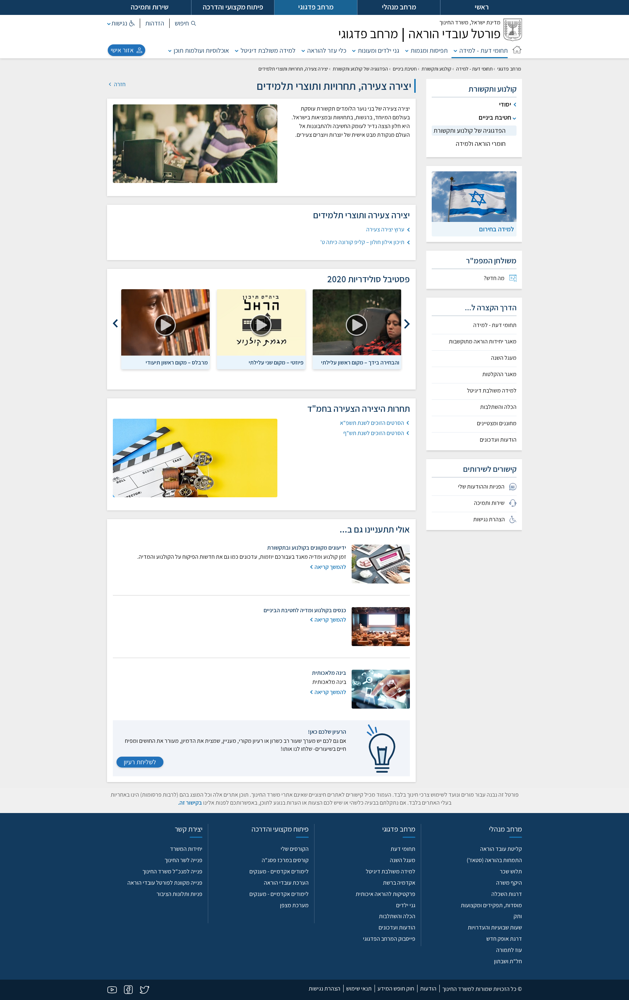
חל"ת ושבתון (508, 961)
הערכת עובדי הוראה (286, 883)
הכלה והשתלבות (498, 407)
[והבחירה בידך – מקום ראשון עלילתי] (357, 322)
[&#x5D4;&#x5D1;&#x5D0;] (115, 324)
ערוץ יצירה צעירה (385, 229)
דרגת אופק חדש (504, 939)
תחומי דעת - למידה (483, 50)
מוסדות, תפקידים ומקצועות (491, 905)
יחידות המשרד (186, 849)
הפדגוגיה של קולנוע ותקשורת (360, 68)
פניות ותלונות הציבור (179, 894)
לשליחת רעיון (140, 762)
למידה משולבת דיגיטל (268, 50)
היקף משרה (509, 883)
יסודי (505, 104)
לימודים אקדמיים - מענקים (279, 871)
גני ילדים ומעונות (378, 50)
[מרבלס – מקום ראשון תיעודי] (165, 322)
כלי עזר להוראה (326, 50)
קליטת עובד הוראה (501, 849)
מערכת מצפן (294, 905)
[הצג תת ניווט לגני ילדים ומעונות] (354, 50)
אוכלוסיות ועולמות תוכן (201, 50)
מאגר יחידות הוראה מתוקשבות (483, 341)
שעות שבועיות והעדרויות (495, 927)
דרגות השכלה (506, 894)
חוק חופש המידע (395, 988)
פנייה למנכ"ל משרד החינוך (172, 871)
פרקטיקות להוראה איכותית (385, 894)
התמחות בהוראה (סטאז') (494, 860)
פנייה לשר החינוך (183, 860)
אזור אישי (122, 50)
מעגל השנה (504, 358)
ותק (518, 916)
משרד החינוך (470, 22)
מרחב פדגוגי (509, 68)
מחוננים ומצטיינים (497, 423)
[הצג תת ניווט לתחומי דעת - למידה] (455, 50)
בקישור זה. (190, 802)
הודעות (428, 988)
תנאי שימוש (359, 988)
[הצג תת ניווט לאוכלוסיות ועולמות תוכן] (170, 50)
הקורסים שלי (295, 849)
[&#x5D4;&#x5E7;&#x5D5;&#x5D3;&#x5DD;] (407, 324)
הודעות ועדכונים (498, 439)
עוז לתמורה (509, 950)
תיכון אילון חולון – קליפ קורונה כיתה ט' (362, 242)
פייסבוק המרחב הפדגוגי (389, 939)
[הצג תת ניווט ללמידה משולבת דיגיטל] (237, 50)
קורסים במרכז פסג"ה (285, 860)
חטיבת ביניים (405, 68)
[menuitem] (474, 278)
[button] (185, 23)
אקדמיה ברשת (399, 883)
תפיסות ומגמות (429, 50)
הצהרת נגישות (324, 988)
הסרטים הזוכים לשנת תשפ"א (372, 423)
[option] (357, 329)
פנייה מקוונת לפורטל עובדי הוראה (164, 883)
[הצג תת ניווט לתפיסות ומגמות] (407, 50)
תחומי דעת (403, 849)
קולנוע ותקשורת (436, 68)
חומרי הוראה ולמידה (481, 143)
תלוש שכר (511, 871)
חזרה (119, 84)
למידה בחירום (496, 229)
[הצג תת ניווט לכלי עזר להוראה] (303, 50)
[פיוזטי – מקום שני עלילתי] (261, 322)
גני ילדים (405, 905)
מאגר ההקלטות (499, 374)
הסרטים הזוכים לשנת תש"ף (373, 433)
